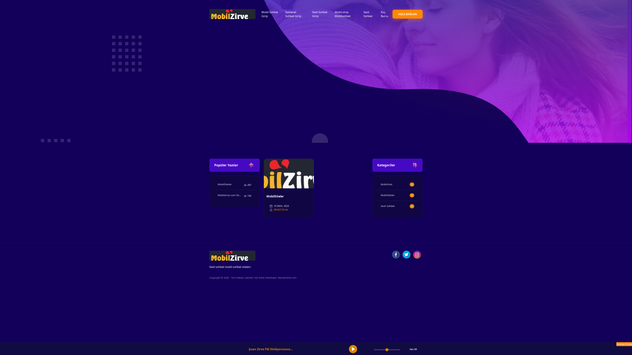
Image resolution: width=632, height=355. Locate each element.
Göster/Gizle (624, 344)
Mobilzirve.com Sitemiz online (231, 195)
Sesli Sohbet (388, 206)
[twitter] (406, 255)
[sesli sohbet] (232, 14)
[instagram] (417, 255)
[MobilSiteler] (289, 173)
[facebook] (396, 255)
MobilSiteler (225, 184)
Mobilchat (386, 184)
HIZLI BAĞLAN (407, 14)
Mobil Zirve (281, 209)
